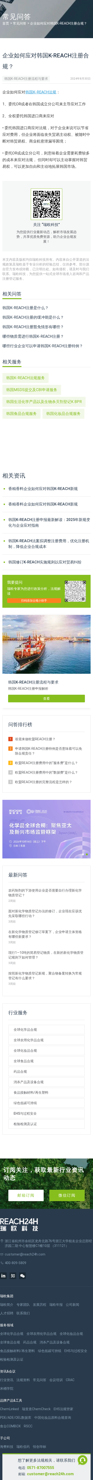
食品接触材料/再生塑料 (31, 1092)
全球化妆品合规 (25, 1050)
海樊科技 (6, 1447)
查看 (46, 698)
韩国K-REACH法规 (40, 92)
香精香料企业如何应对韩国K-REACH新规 (43, 488)
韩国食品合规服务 (21, 413)
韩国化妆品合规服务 (63, 413)
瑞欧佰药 (23, 1447)
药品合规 (20, 1071)
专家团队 (23, 1304)
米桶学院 (6, 1388)
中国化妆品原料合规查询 (52, 1417)
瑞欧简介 (6, 1304)
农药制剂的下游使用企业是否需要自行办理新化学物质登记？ (45, 892)
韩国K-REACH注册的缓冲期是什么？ (33, 317)
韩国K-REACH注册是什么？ (25, 308)
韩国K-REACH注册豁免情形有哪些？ (33, 327)
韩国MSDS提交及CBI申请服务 (31, 390)
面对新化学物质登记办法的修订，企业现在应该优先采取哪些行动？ (45, 913)
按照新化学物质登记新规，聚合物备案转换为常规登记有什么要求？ (45, 975)
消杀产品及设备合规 (29, 1082)
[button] (83, 854)
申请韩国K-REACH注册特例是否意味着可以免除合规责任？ (48, 751)
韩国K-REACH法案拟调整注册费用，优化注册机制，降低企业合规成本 (48, 544)
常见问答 (19, 23)
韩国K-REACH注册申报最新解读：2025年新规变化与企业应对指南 (49, 522)
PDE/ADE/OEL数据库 (15, 1417)
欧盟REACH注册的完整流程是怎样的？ (43, 782)
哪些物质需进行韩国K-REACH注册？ (33, 336)
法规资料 (23, 1380)
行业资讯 (6, 1380)
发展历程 (39, 1304)
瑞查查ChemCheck (36, 1409)
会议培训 (56, 1380)
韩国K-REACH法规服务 (25, 378)
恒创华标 (39, 1447)
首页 (5, 23)
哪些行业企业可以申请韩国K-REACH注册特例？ (42, 346)
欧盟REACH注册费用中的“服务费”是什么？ (46, 763)
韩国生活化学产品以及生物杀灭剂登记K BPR (44, 401)
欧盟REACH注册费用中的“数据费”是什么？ (46, 772)
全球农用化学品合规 (29, 1040)
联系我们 (23, 1313)
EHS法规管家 (63, 1409)
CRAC (70, 1380)
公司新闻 (72, 1304)
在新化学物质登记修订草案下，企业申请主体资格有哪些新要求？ (45, 934)
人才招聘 (6, 1313)
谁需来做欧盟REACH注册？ (35, 739)
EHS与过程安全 (25, 1113)
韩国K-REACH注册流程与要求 (26, 79)
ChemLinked (9, 1409)
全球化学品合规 (25, 1029)
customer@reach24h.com (50, 1474)
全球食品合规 (24, 1061)
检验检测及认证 (25, 1124)
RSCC (28, 1426)
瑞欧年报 (56, 1304)
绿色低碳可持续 (25, 1103)
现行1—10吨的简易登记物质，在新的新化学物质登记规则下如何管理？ (45, 955)
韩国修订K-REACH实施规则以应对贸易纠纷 (45, 562)
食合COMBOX (10, 1426)
